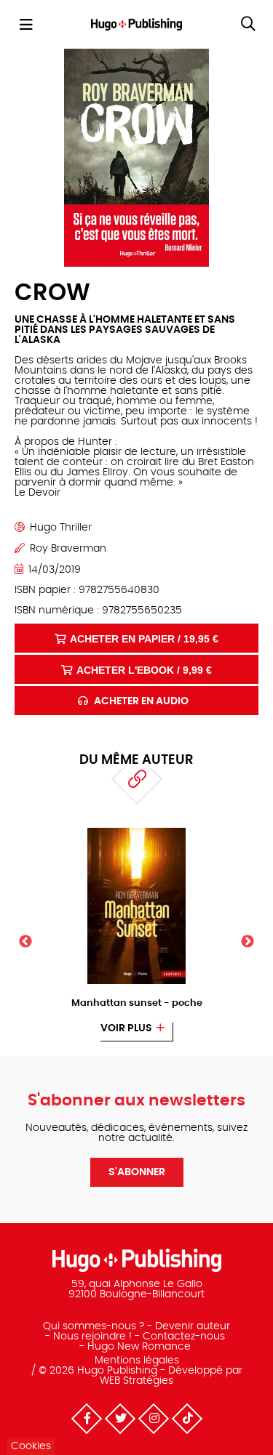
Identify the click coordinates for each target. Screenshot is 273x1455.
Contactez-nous (184, 1336)
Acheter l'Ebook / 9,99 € (144, 670)
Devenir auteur (192, 1326)
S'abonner (136, 1172)
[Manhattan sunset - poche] (136, 832)
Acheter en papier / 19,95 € (144, 639)
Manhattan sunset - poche (136, 1003)
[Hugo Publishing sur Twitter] (119, 1418)
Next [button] (247, 942)
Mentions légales (137, 1360)
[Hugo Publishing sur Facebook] (86, 1418)
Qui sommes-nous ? (93, 1326)
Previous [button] (25, 942)
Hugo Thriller (61, 528)
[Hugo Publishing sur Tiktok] (186, 1418)
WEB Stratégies (136, 1381)
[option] (136, 934)
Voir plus (126, 1028)
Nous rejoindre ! (92, 1336)
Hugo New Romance (139, 1347)
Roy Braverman (68, 549)
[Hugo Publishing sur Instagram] (153, 1418)
